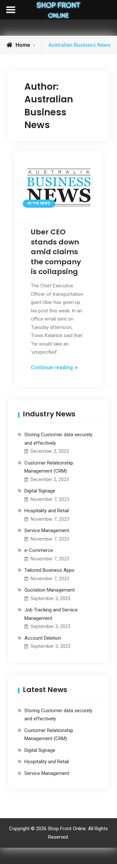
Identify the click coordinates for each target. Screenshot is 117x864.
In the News (39, 203)
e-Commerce (38, 550)
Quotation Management (49, 590)
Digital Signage (39, 491)
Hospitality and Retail (46, 511)
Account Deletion (42, 638)
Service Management (46, 530)
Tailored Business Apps (49, 570)
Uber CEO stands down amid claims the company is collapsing (56, 252)
